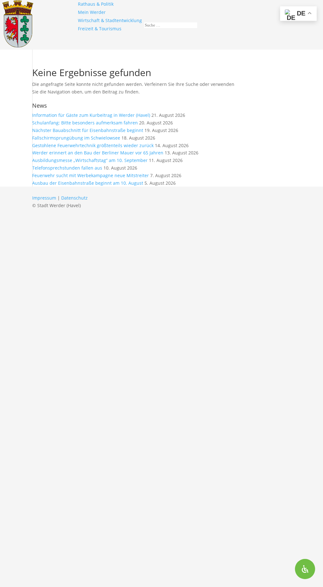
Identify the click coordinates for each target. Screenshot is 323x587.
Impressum (44, 198)
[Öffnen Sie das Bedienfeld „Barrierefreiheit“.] (305, 569)
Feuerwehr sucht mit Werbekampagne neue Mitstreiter (90, 175)
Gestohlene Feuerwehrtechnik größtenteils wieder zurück (93, 145)
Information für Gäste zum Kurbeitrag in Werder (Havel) (91, 115)
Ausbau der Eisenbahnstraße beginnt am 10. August (87, 183)
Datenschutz (74, 198)
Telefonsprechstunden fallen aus (67, 168)
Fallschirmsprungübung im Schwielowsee (76, 138)
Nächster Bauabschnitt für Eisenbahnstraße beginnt (87, 130)
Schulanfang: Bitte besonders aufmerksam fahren (85, 123)
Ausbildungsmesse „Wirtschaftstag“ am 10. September (90, 160)
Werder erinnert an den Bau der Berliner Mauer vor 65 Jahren (97, 153)
